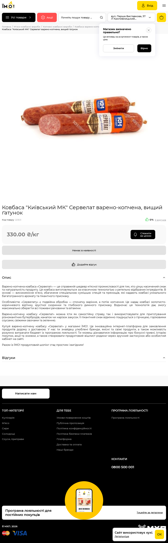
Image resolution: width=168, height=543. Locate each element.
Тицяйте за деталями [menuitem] (150, 512)
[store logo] (12, 5)
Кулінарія (8, 417)
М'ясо (5, 423)
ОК (159, 534)
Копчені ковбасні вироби (57, 26)
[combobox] (82, 17)
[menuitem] (74, 417)
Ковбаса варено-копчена (89, 26)
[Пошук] (101, 17)
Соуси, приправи (13, 439)
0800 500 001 (122, 467)
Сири (5, 428)
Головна (6, 26)
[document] (139, 534)
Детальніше (122, 536)
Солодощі (8, 433)
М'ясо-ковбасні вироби (27, 26)
